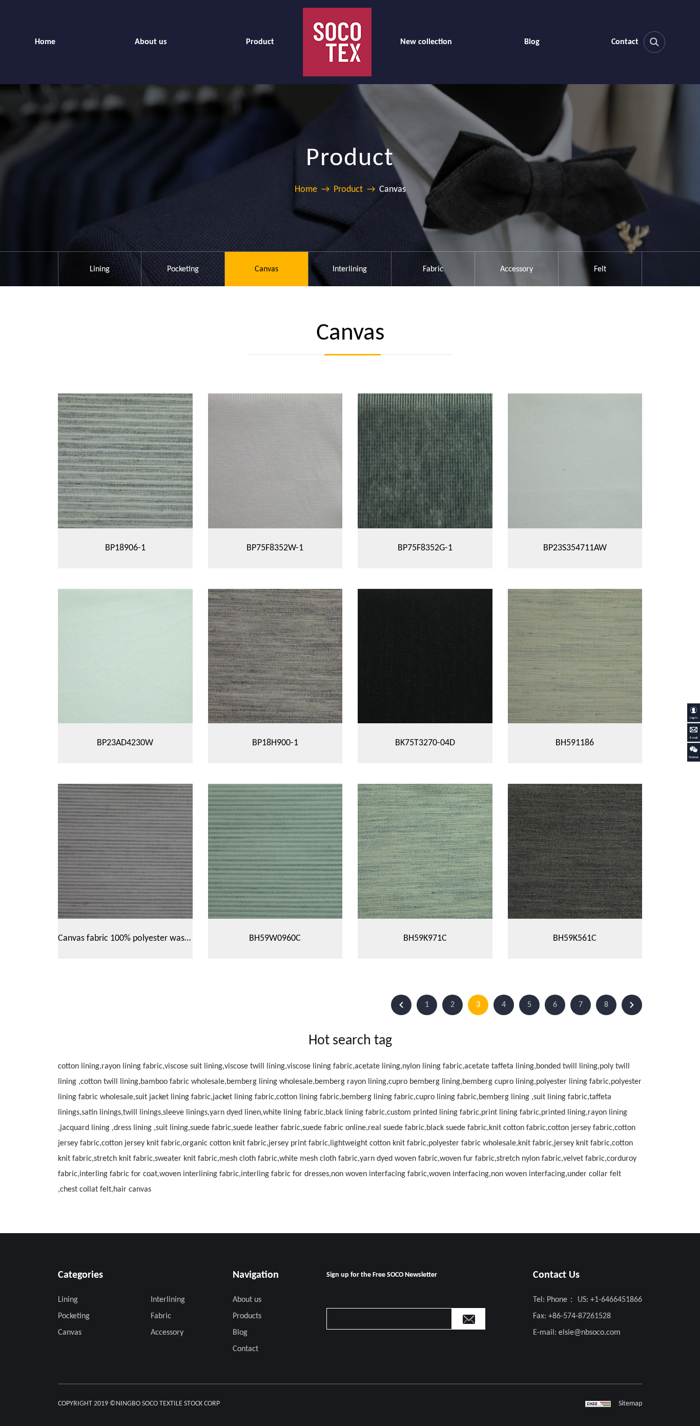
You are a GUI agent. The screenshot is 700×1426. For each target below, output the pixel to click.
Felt (600, 269)
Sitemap (630, 1404)
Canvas (266, 269)
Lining (100, 269)
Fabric (433, 269)
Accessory (516, 269)
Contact (625, 42)
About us (151, 42)
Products (247, 1316)
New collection (426, 42)
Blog (532, 42)
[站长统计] (598, 1404)
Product (260, 42)
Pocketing (183, 269)
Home (45, 42)
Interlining (350, 269)
